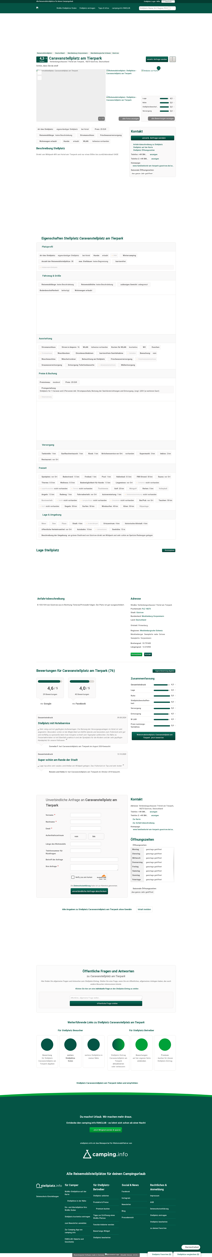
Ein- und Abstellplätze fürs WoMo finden (76, 1208)
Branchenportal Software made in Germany (88, 1255)
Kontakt (148, 654)
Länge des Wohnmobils (56, 844)
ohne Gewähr (125, 909)
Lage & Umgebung (51, 514)
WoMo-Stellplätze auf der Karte (75, 1193)
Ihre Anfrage (51, 866)
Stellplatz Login (149, 1)
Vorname (50, 815)
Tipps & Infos (103, 8)
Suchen (174, 8)
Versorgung (47, 445)
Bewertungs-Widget (101, 1231)
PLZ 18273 (146, 609)
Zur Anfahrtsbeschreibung (143, 823)
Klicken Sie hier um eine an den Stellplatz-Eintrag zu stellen (107, 989)
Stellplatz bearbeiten (102, 1238)
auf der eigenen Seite (142, 1058)
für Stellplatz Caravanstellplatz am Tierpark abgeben (47, 1059)
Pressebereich (128, 1218)
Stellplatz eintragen (87, 8)
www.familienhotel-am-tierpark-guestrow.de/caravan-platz (153, 166)
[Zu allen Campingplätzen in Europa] (106, 1160)
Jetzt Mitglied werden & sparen (107, 1130)
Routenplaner (169, 550)
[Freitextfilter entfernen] (169, 8)
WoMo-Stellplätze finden (67, 8)
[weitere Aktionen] (173, 59)
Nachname (50, 822)
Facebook (126, 1192)
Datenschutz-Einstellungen (47, 1196)
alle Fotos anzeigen (130, 119)
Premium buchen (103, 1209)
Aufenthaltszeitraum (55, 835)
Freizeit (43, 468)
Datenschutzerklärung (82, 886)
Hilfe (158, 1)
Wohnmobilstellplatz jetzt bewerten (154, 736)
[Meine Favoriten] (135, 8)
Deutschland (141, 620)
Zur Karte (136, 819)
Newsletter (126, 1204)
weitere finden (70, 1058)
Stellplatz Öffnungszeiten (144, 150)
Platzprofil (47, 246)
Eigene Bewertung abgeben (164, 671)
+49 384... (143, 154)
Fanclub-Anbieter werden (103, 1225)
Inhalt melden (144, 909)
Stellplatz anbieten (101, 1196)
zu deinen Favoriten (158, 1228)
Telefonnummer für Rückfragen (54, 852)
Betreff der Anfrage (54, 860)
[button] (71, 95)
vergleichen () (188, 1254)
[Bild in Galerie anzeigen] (123, 82)
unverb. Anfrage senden (157, 59)
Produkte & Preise (100, 1202)
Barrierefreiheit (192, 1247)
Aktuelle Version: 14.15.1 (129, 1255)
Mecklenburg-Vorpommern (153, 616)
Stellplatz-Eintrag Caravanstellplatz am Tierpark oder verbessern (118, 1061)
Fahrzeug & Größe (51, 275)
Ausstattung (45, 338)
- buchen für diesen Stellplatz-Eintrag (165, 1058)
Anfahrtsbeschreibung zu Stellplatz (148, 144)
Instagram (126, 1198)
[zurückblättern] (42, 95)
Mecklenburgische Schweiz (151, 631)
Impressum (154, 1196)
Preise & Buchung (48, 373)
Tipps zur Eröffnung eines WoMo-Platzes (104, 1216)
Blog (124, 1211)
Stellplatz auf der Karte (143, 147)
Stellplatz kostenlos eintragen (77, 1217)
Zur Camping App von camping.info (73, 1231)
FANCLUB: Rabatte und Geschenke (74, 1240)
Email (48, 829)
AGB (152, 1202)
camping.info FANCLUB (121, 8)
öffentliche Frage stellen (107, 1003)
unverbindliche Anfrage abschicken (89, 891)
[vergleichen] (39, 78)
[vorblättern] (99, 95)
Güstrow (140, 613)
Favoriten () (161, 1254)
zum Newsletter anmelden (75, 1223)
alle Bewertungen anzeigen (162, 119)
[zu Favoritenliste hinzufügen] (39, 72)
